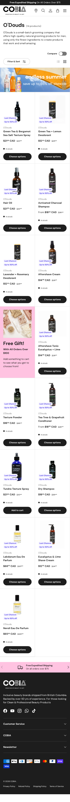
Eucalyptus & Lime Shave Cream (49, 558)
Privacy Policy (9, 786)
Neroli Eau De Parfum (15, 628)
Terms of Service (57, 786)
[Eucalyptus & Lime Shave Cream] (52, 535)
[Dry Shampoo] (52, 467)
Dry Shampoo (46, 488)
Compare (52, 53)
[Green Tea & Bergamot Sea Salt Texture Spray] (17, 109)
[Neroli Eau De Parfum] (17, 606)
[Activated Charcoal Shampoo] (52, 181)
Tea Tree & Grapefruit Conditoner (51, 419)
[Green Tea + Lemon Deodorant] (52, 109)
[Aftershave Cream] (52, 252)
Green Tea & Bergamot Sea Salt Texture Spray (17, 133)
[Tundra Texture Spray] (17, 467)
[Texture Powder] (17, 395)
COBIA (13, 781)
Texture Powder (12, 417)
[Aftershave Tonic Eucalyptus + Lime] (52, 324)
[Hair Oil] (17, 181)
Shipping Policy (39, 786)
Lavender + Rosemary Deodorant (16, 276)
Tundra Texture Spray (16, 488)
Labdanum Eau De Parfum (14, 558)
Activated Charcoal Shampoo (50, 204)
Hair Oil (7, 203)
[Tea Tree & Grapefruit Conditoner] (52, 395)
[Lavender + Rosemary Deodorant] (17, 252)
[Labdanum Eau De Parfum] (17, 535)
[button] (57, 10)
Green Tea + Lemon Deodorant (49, 133)
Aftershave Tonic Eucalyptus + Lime (49, 347)
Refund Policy (24, 786)
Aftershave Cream (49, 274)
